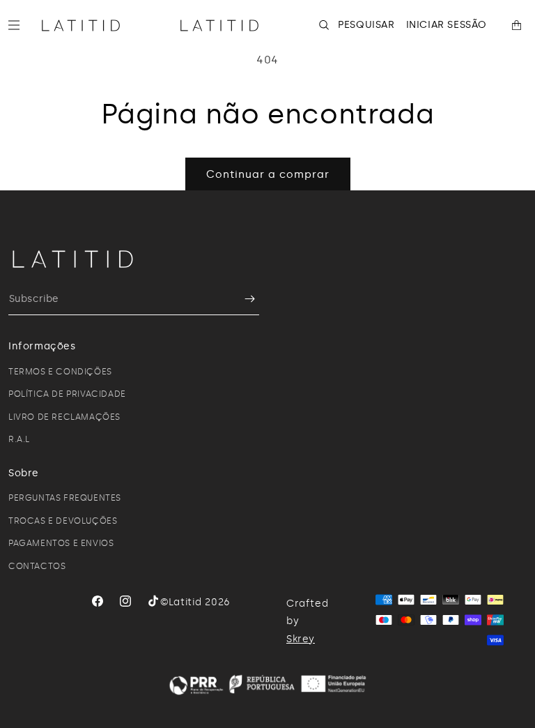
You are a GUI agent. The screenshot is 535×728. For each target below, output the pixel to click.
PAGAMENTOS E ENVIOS (61, 543)
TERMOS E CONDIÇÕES (60, 372)
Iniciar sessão (446, 25)
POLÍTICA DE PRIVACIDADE (67, 394)
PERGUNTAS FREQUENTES (64, 498)
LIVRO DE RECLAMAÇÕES (64, 417)
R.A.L (19, 439)
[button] (19, 25)
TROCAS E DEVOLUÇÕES (62, 521)
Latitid (185, 602)
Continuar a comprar (267, 174)
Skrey (300, 639)
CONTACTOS (36, 566)
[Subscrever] (243, 298)
